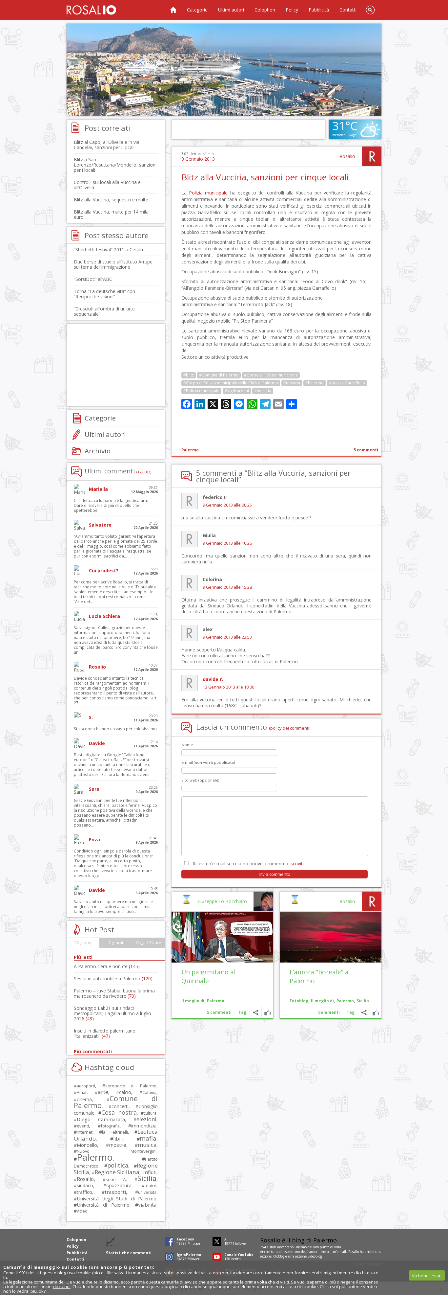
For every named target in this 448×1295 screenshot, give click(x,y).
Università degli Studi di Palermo (116, 1198)
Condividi (364, 1012)
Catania (149, 1092)
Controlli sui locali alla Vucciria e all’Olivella (107, 185)
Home (173, 10)
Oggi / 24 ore (148, 942)
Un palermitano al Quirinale (208, 976)
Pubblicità (319, 10)
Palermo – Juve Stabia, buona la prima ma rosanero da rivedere (114, 993)
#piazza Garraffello (347, 383)
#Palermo (314, 383)
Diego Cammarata (101, 1119)
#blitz (188, 375)
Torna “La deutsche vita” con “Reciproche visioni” (104, 294)
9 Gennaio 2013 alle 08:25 (227, 505)
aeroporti (86, 1086)
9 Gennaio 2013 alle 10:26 (227, 543)
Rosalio (347, 156)
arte (103, 1092)
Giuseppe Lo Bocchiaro (222, 901)
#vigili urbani (237, 391)
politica (117, 1165)
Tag (351, 1012)
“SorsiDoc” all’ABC (93, 279)
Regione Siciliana (117, 1172)
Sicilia (362, 1001)
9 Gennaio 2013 (198, 158)
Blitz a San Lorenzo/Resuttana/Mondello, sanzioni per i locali (115, 164)
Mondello (87, 1145)
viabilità (147, 1204)
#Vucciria (262, 391)
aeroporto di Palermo (130, 1086)
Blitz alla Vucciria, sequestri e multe (111, 199)
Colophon (265, 10)
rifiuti (150, 1172)
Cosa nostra (118, 1112)
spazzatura (119, 1185)
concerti (120, 1106)
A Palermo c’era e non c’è (107, 966)
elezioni (146, 1119)
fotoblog (278, 1256)
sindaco (85, 1185)
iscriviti (297, 863)
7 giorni (116, 942)
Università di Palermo (103, 1204)
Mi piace (375, 1012)
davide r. (213, 679)
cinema (84, 1099)
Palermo (190, 450)
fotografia (110, 1126)
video (82, 1211)
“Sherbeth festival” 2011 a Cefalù (108, 249)
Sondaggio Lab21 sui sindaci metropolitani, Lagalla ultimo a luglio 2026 (112, 1013)
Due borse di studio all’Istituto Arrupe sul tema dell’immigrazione (113, 264)
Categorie (197, 10)
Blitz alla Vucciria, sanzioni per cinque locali (264, 177)
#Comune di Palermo (219, 375)
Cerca (370, 10)
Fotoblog (299, 1001)
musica (147, 1144)
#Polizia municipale (201, 391)
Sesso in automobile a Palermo (113, 978)
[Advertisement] (224, 70)
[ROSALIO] (91, 10)
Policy (292, 10)
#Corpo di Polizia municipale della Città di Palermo (230, 383)
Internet (84, 1132)
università (147, 1192)
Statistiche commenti (129, 1252)
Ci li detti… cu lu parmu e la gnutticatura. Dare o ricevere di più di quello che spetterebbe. (111, 505)
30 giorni (82, 942)
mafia (148, 1138)
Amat (82, 1092)
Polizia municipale (208, 193)
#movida (291, 383)
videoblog (315, 1256)
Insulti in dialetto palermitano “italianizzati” (104, 1033)
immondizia (143, 1125)
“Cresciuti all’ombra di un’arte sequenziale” (104, 311)
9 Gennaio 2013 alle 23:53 (227, 637)
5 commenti (366, 450)
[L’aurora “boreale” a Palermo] (330, 937)
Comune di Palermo (116, 1102)
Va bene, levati (426, 1276)
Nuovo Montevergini (116, 1151)
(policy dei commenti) (290, 728)
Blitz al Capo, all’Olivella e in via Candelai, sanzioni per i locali (106, 144)
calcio (125, 1092)
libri (118, 1138)
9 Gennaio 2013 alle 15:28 (227, 587)
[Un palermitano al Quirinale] (222, 937)
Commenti (329, 1012)
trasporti (115, 1192)
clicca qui (62, 1286)
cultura (150, 1113)
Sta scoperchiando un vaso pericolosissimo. (116, 729)
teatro (150, 1186)
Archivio (98, 450)
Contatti (347, 10)
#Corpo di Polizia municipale (271, 375)
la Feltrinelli (115, 1132)
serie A (116, 1179)
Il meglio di (322, 1001)
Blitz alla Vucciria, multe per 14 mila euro (111, 214)
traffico (84, 1192)
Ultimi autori (231, 10)
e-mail (341, 1251)
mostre (117, 1144)
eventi (83, 1126)
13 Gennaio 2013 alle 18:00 (228, 687)
